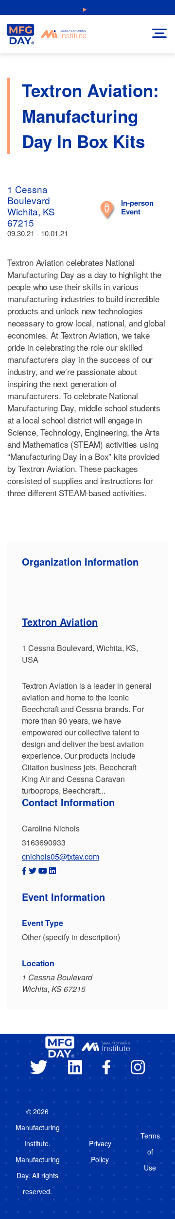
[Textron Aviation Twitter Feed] (32, 870)
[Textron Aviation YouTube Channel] (42, 870)
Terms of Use (150, 1151)
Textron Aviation (60, 622)
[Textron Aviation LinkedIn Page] (52, 870)
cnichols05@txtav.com (60, 856)
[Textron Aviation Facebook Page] (24, 870)
